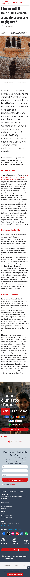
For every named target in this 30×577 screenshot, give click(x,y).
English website (5, 525)
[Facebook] (3, 533)
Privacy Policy (13, 484)
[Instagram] (12, 533)
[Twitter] (8, 533)
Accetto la (10, 484)
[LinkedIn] (21, 533)
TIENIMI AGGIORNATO (15, 574)
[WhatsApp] (26, 533)
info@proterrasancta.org (14, 529)
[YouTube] (17, 533)
